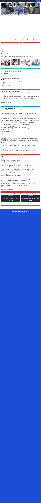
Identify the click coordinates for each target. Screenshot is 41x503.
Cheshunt (9, 190)
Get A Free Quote (20, 205)
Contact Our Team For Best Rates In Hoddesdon (20, 89)
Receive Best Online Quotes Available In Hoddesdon (20, 68)
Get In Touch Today (20, 42)
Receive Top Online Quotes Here (20, 154)
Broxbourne (2, 190)
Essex (11, 190)
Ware (7, 190)
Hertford (5, 190)
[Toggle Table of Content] (7, 51)
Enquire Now (20, 207)
